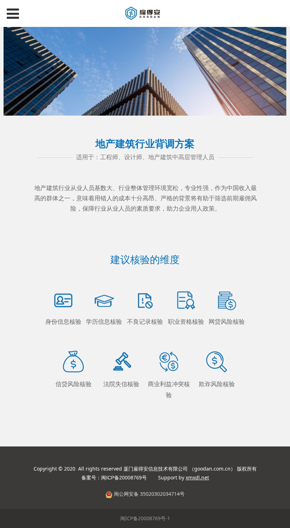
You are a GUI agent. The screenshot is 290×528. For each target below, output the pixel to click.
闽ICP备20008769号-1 (145, 518)
